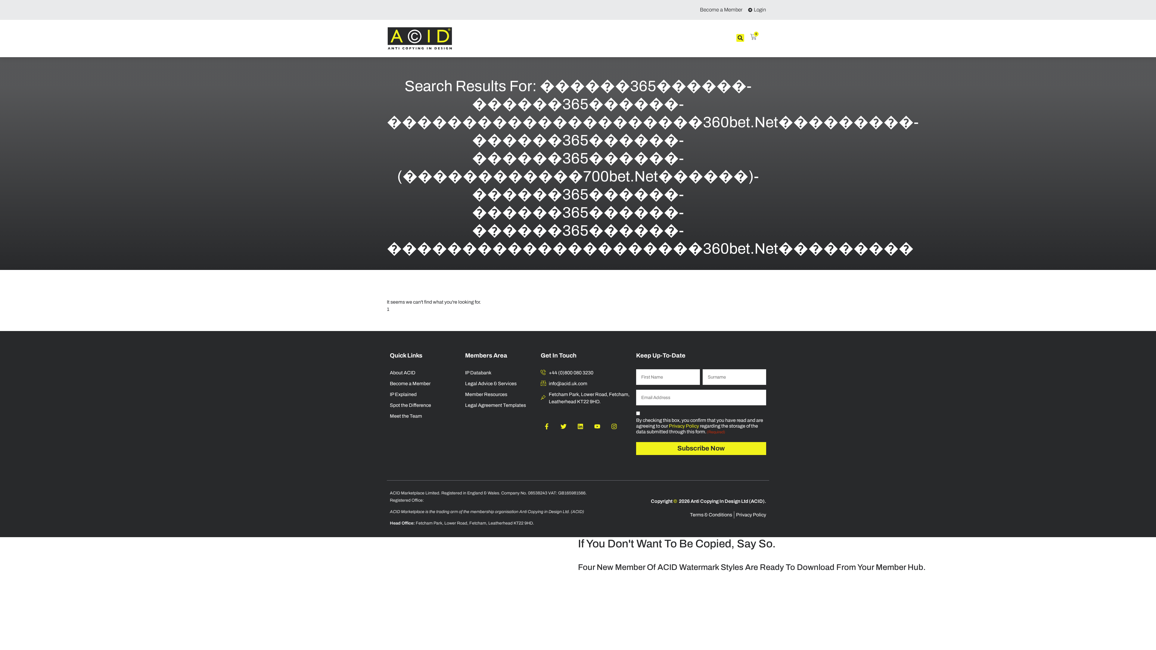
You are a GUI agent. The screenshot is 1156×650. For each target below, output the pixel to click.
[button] (740, 38)
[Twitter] (564, 426)
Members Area (486, 355)
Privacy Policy (684, 426)
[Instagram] (614, 426)
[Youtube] (597, 426)
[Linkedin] (580, 426)
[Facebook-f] (547, 426)
